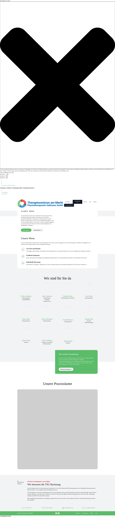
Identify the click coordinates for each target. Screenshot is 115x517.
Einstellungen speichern (28, 188)
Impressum (4, 193)
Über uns (85, 201)
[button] (57, 85)
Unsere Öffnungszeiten (89, 507)
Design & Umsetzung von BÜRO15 (25, 513)
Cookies (91, 513)
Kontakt (94, 201)
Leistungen (67, 201)
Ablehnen (9, 188)
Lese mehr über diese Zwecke (8, 185)
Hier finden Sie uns (69, 507)
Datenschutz (5, 192)
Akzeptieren (3, 188)
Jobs (90, 201)
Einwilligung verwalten (5, 516)
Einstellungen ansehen (17, 188)
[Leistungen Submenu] (71, 201)
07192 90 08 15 (28, 507)
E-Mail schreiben (49, 507)
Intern (96, 513)
